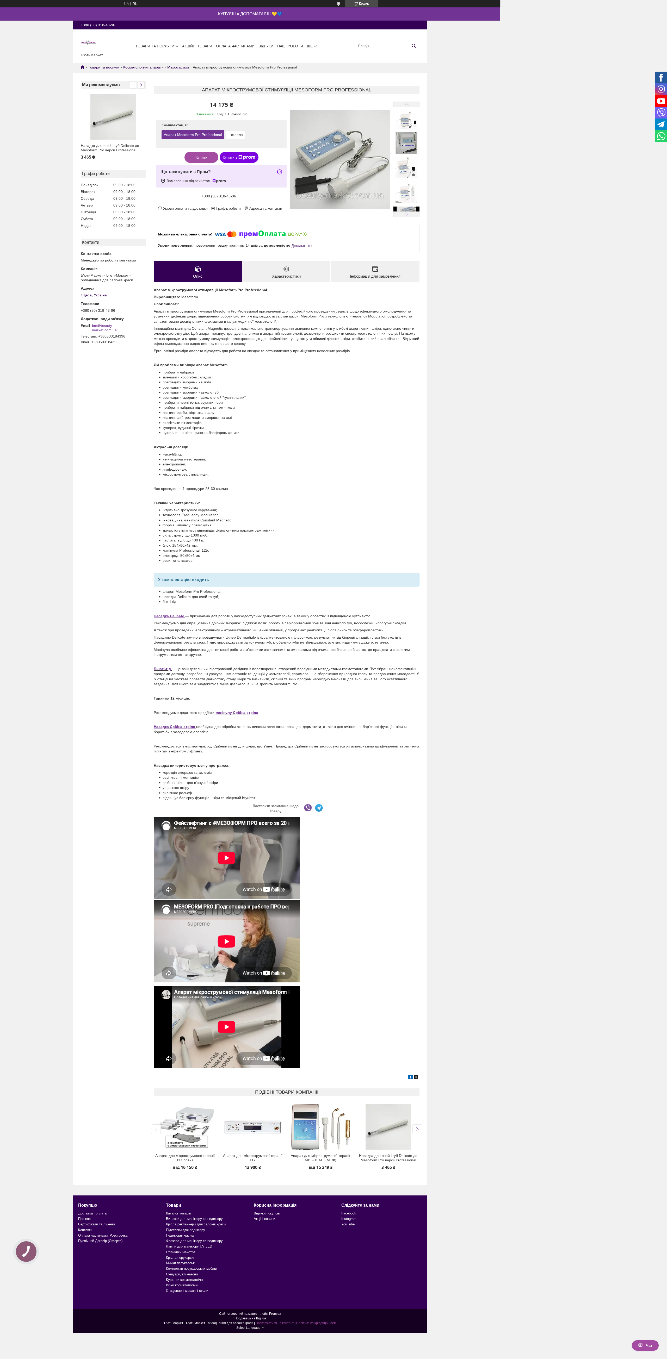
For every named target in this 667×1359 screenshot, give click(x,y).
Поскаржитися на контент (275, 1323)
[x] (416, 1078)
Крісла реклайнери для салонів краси (196, 1224)
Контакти (85, 1230)
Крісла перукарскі (180, 1258)
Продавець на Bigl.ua (250, 1318)
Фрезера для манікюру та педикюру (194, 1241)
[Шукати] (413, 46)
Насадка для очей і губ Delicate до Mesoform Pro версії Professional (110, 148)
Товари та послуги (154, 46)
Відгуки (265, 46)
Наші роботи (290, 46)
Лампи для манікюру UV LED (189, 1246)
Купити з (230, 157)
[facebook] (410, 1078)
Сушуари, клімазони (182, 1274)
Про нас (84, 1219)
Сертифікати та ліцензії (96, 1224)
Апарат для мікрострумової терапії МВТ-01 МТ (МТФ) (320, 1158)
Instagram (348, 1219)
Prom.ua (275, 1314)
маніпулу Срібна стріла (236, 712)
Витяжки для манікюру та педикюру (194, 1219)
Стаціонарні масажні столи (187, 1291)
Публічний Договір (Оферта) (100, 1241)
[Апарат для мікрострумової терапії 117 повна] (185, 1127)
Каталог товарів (178, 1213)
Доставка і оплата (92, 1213)
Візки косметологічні (182, 1285)
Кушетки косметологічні (184, 1280)
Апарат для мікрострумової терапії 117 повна (185, 1158)
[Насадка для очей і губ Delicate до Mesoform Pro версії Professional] (113, 117)
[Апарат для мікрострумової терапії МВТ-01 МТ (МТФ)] (320, 1127)
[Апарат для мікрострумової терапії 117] (252, 1127)
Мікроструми (178, 67)
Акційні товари (197, 46)
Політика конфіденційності (316, 1323)
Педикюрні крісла (180, 1235)
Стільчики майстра (180, 1252)
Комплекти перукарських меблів (191, 1268)
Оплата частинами (235, 46)
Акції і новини (264, 1219)
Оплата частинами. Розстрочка (102, 1235)
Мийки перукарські (180, 1263)
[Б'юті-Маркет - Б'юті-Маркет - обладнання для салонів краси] (88, 42)
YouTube (348, 1224)
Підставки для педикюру (185, 1230)
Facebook (348, 1213)
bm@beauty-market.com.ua (104, 327)
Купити (201, 157)
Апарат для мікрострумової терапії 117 (252, 1158)
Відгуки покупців (267, 1213)
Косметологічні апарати (143, 67)
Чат (649, 1345)
